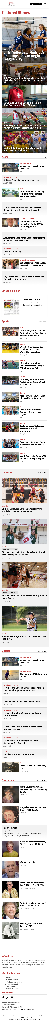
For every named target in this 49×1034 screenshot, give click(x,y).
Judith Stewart (10, 828)
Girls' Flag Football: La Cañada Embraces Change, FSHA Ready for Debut (32, 366)
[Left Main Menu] (4, 4)
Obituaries (8, 780)
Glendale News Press (28, 260)
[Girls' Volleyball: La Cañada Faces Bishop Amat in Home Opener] (24, 575)
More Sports (43, 321)
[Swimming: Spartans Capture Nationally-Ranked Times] (10, 443)
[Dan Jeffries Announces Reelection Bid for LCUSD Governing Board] (10, 222)
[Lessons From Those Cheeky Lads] (10, 767)
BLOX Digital (38, 1019)
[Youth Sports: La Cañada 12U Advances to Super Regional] (10, 457)
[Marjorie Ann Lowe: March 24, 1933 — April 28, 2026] (10, 814)
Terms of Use (20, 1017)
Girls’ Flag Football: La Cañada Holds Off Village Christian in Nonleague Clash (24, 126)
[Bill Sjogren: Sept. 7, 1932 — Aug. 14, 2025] (10, 930)
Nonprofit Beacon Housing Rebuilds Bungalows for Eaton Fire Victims (32, 194)
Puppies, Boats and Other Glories (18, 754)
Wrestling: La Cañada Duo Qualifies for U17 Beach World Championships (31, 349)
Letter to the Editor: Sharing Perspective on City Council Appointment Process (23, 689)
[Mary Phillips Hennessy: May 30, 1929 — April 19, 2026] (10, 849)
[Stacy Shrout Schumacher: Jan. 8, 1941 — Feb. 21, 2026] (10, 889)
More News (43, 157)
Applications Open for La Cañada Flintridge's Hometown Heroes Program (24, 239)
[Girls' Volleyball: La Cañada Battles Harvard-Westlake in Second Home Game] (10, 331)
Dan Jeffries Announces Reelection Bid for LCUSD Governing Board (31, 224)
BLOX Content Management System (23, 1019)
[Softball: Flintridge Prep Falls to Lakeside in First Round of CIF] (24, 618)
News (5, 100)
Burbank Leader (26, 163)
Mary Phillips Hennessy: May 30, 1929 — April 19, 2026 (33, 843)
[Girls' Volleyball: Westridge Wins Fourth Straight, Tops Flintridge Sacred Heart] (24, 531)
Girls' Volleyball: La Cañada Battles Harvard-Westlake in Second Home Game (33, 333)
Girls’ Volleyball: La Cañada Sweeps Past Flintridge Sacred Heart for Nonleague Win (24, 80)
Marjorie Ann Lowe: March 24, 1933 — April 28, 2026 (33, 808)
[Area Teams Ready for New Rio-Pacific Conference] (10, 397)
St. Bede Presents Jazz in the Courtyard (21, 180)
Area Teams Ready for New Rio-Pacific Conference (32, 397)
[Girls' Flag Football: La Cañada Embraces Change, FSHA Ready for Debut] (10, 364)
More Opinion (42, 651)
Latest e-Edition (11, 290)
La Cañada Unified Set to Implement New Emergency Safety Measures (22, 103)
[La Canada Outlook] (12, 311)
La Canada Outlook (31, 299)
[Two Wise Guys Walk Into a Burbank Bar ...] (10, 167)
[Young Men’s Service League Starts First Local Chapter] (10, 264)
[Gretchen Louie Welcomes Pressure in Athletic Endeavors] (10, 427)
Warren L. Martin (27, 862)
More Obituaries (42, 780)
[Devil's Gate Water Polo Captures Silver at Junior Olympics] (10, 410)
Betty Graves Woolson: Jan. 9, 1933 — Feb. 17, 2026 (33, 904)
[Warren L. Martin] (10, 869)
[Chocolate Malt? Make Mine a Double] (10, 675)
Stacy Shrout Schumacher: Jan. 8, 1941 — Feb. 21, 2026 (32, 883)
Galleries (23, 328)
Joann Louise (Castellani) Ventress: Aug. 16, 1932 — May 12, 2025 (33, 789)
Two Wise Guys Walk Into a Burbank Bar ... (32, 167)
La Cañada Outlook (10, 177)
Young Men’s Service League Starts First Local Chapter (33, 264)
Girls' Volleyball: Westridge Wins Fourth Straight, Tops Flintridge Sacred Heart (24, 553)
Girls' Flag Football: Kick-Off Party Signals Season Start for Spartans (33, 382)
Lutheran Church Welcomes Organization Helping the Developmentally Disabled (22, 208)
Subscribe (38, 4)
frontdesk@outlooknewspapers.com (20, 1009)
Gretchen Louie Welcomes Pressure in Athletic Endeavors (32, 428)
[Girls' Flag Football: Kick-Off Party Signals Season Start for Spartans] (10, 380)
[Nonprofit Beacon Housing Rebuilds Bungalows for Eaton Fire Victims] (10, 192)
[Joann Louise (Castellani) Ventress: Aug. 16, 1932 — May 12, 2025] (10, 794)
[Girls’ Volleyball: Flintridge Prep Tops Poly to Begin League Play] (24, 40)
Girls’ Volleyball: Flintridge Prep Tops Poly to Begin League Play (23, 55)
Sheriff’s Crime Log (12, 251)
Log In (32, 4)
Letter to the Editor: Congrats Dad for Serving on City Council (20, 741)
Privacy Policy (28, 1017)
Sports (6, 49)
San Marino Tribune (27, 763)
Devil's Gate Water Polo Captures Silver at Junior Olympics (31, 412)
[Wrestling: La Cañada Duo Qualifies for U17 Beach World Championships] (10, 348)
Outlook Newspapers (17, 1016)
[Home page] (11, 4)
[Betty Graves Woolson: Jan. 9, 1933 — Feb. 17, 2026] (10, 910)
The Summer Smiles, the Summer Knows (22, 701)
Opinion (6, 650)
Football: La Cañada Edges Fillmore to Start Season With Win (22, 149)
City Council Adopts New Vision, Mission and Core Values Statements (23, 277)
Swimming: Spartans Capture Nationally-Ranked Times (33, 443)
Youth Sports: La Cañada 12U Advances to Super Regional (33, 457)
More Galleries (42, 472)
